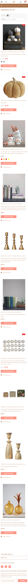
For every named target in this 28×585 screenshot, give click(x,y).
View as (3, 15)
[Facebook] (2, 566)
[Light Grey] (4, 62)
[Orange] (4, 159)
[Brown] (6, 159)
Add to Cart (8, 110)
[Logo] (14, 2)
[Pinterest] (9, 566)
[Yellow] (8, 159)
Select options (8, 66)
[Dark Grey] (1, 62)
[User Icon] (20, 2)
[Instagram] (6, 566)
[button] (18, 19)
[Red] (1, 159)
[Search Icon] (6, 2)
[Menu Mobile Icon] (2, 2)
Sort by (3, 19)
